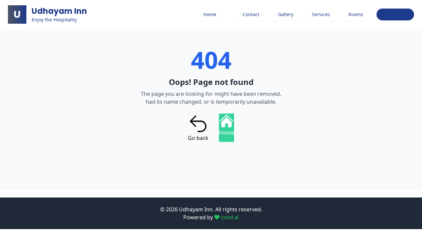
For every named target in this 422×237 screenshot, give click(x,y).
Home (209, 14)
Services (321, 14)
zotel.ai (229, 217)
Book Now (395, 14)
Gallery (285, 14)
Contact (251, 14)
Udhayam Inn (59, 11)
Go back (198, 138)
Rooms (355, 14)
